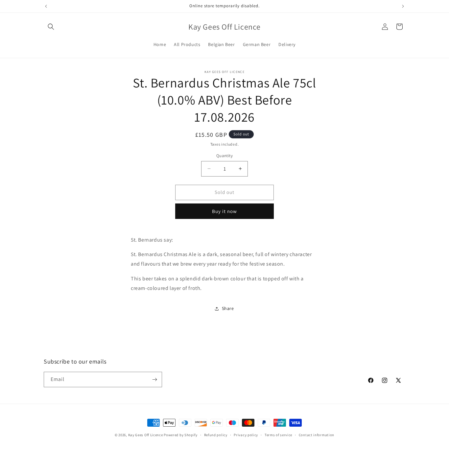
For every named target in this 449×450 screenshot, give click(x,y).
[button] (51, 26)
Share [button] (228, 308)
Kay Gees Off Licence (145, 435)
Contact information (316, 435)
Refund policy (215, 435)
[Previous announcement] (46, 6)
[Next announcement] (403, 6)
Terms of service (278, 435)
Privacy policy (246, 435)
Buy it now (224, 211)
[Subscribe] (154, 379)
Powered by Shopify (181, 435)
